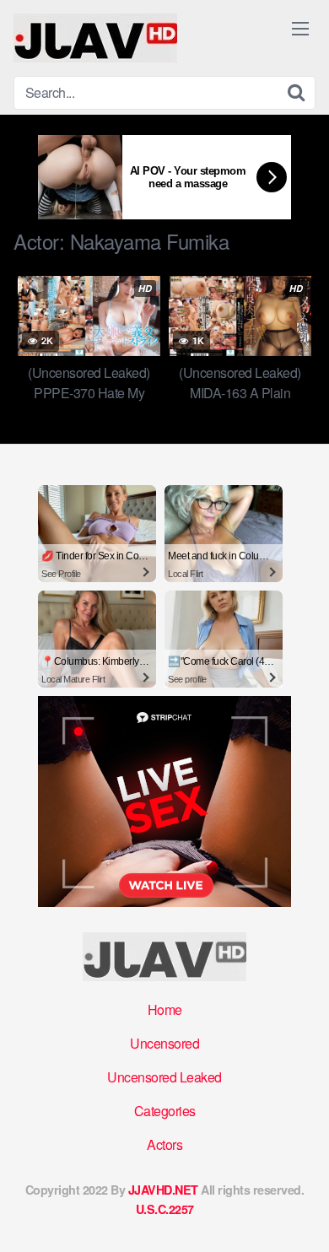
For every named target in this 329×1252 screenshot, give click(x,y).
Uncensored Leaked (164, 1077)
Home (165, 1009)
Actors (164, 1144)
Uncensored (164, 1043)
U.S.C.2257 (165, 1209)
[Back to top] (299, 1215)
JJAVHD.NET (163, 1189)
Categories (165, 1110)
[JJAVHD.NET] (95, 37)
